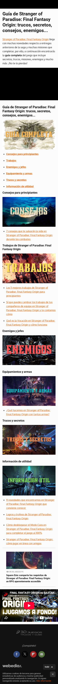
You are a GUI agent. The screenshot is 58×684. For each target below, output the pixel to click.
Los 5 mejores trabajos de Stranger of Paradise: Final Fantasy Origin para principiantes (27, 291)
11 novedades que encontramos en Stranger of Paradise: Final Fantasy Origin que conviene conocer (30, 503)
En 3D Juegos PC (16, 572)
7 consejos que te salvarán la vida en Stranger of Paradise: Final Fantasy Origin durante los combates (29, 235)
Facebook (16, 654)
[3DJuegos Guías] (29, 632)
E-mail (41, 654)
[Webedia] (12, 667)
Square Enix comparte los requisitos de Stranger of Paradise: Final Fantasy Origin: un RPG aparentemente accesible (28, 578)
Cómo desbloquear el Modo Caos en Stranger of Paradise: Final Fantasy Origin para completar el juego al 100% (29, 528)
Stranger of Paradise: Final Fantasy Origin (25, 39)
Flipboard (33, 654)
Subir (47, 667)
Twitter (25, 654)
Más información (43, 681)
